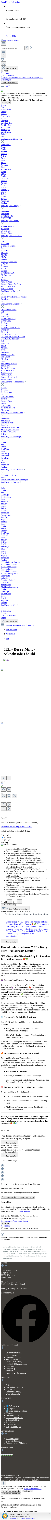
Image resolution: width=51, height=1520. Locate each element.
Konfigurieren (27, 1491)
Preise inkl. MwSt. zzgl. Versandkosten (16, 827)
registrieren (9, 75)
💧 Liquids (10, 1408)
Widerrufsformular (13, 1394)
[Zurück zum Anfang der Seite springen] (3, 1483)
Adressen (28, 77)
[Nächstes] (8, 778)
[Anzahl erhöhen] (19, 901)
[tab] (27, 924)
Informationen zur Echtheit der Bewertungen (23, 1518)
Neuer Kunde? (24, 1211)
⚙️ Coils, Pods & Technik (16, 1411)
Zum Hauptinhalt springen (11, 2)
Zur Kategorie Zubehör (10, 482)
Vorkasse (9, 1371)
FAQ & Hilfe (6, 1398)
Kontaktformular (7, 1293)
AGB (8, 1385)
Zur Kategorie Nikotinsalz (11, 236)
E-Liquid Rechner (13, 1441)
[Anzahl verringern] (9, 901)
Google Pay (10, 1368)
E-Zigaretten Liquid (13, 1427)
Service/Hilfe (11, 36)
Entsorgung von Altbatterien (17, 1443)
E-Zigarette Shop (12, 1420)
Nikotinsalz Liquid (13, 1424)
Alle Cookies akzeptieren (11, 1494)
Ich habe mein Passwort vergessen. (14, 1221)
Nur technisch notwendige (11, 1491)
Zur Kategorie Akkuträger (11, 436)
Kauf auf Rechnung (13, 1357)
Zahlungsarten (37, 77)
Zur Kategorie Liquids (10, 221)
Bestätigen (6, 102)
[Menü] (3, 43)
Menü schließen (11, 68)
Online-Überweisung (14, 1362)
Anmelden (5, 73)
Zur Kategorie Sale (8, 605)
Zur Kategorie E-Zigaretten (12, 139)
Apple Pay (10, 1366)
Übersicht (5, 77)
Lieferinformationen (14, 1353)
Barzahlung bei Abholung (16, 1373)
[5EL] (25, 660)
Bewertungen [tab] (11, 936)
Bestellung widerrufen (9, 82)
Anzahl (4, 902)
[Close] (2, 793)
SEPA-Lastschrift (13, 1359)
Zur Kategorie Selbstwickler (12, 469)
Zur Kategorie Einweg (10, 206)
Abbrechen (5, 1226)
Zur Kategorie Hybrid (10, 291)
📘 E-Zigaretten (12, 1406)
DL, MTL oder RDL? (14, 1418)
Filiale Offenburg (12, 1439)
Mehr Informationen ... (32, 1489)
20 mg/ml (8, 840)
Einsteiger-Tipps (12, 1415)
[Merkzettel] (2, 60)
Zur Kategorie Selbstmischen (12, 382)
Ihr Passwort (6, 1218)
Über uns (9, 1413)
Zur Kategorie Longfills (10, 304)
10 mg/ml (8, 838)
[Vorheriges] (3, 778)
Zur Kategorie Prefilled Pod (12, 412)
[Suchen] (26, 48)
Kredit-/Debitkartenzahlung (16, 1364)
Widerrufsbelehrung (13, 1392)
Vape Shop (10, 1422)
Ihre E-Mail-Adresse (9, 1216)
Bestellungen (6, 80)
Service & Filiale (7, 1431)
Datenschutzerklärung (14, 1387)
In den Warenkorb (8, 905)
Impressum (10, 1389)
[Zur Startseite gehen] (10, 40)
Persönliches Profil (16, 77)
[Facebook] (25, 1343)
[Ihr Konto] (3, 63)
